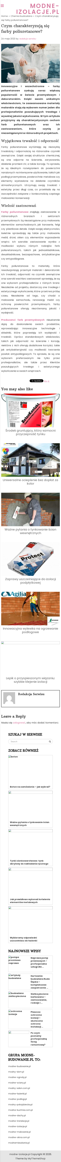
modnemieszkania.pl (19, 1142)
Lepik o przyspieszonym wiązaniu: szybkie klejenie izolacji (30, 680)
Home (4, 16)
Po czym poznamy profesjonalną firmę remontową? (39, 1038)
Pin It (46, 381)
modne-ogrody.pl (17, 1077)
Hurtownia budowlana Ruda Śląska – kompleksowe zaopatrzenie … (40, 981)
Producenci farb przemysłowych (23, 320)
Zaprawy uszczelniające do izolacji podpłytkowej (30, 581)
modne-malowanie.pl (19, 1131)
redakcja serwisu (27, 38)
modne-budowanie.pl (19, 1066)
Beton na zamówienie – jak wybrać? (30, 786)
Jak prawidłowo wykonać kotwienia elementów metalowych (30, 901)
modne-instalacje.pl (18, 1120)
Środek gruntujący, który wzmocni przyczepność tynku (30, 432)
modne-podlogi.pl (17, 1099)
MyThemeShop (36, 1158)
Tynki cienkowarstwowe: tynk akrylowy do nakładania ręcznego (29, 862)
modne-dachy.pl (17, 1115)
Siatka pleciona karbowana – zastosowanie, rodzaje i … (39, 998)
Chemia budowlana (21, 16)
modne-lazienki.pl (17, 1093)
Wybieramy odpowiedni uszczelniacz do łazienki (23, 939)
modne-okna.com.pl (19, 1137)
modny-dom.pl (16, 1071)
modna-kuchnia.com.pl (20, 1110)
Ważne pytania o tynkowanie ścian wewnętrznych (30, 531)
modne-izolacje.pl (38, 9)
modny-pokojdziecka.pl (20, 1104)
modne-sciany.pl (17, 1082)
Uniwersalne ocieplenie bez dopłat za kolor (30, 482)
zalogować (19, 722)
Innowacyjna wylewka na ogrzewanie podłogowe (30, 630)
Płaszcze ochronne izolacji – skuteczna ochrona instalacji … (37, 1019)
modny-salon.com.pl (19, 1088)
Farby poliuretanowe (14, 212)
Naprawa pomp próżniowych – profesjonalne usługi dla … (39, 962)
